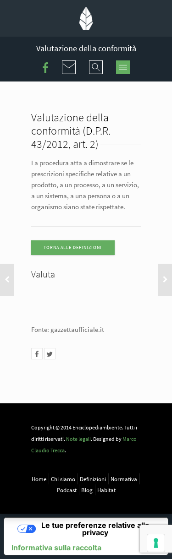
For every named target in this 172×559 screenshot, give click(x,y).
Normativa (124, 479)
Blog (87, 490)
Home (39, 479)
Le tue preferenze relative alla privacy (95, 529)
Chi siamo (63, 479)
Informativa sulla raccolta (56, 547)
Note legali (78, 438)
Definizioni (93, 479)
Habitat (106, 490)
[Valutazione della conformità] (37, 353)
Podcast (67, 490)
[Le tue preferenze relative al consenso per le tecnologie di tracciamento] (156, 543)
